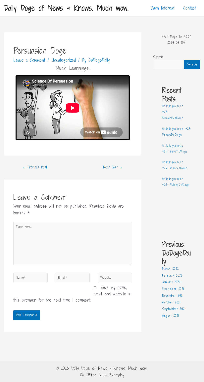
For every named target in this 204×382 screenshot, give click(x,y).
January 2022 (171, 282)
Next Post (113, 167)
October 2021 (171, 302)
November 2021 (172, 295)
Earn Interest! (163, 8)
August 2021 (170, 315)
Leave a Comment (29, 60)
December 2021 (173, 289)
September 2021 (173, 309)
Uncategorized (63, 60)
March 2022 (170, 268)
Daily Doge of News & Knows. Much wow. (66, 8)
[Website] (115, 278)
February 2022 (172, 275)
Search (158, 57)
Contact (189, 8)
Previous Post (35, 167)
